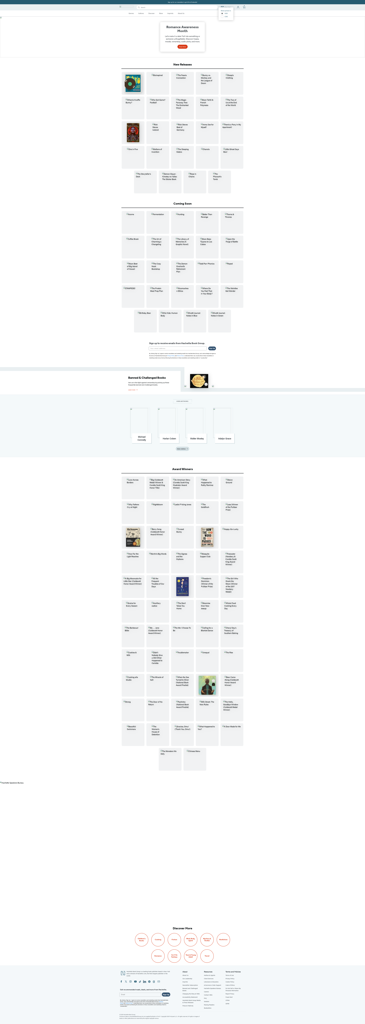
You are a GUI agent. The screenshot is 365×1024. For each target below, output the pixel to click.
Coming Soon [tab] (182, 203)
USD (226, 13)
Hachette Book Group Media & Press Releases (191, 1001)
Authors (141, 13)
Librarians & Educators (211, 982)
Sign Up (212, 348)
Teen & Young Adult (191, 956)
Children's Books (142, 940)
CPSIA (228, 1000)
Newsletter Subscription (190, 985)
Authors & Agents (209, 975)
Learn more (131, 390)
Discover (151, 13)
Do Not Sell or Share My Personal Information (233, 989)
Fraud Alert (229, 997)
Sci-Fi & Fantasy (174, 956)
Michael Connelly (142, 438)
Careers (206, 992)
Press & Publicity (187, 1006)
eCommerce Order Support (212, 985)
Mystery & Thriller (207, 940)
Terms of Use (230, 975)
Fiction (174, 940)
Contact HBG (208, 995)
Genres (131, 13)
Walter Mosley (197, 438)
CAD (226, 16)
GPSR (227, 1004)
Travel (207, 956)
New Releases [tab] (182, 64)
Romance (158, 956)
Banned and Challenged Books (190, 989)
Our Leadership (187, 978)
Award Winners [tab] (182, 469)
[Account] (238, 7)
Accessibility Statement (190, 997)
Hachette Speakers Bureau (212, 988)
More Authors (181, 449)
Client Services (208, 978)
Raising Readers (209, 1005)
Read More (182, 47)
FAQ (205, 998)
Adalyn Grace (224, 438)
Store (161, 13)
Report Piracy (230, 994)
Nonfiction (223, 940)
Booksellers (207, 1008)
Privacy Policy (230, 978)
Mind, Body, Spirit (190, 940)
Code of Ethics (230, 985)
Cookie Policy (230, 982)
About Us (181, 13)
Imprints (170, 13)
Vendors (206, 1001)
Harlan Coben (169, 438)
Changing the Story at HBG (191, 994)
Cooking (158, 940)
